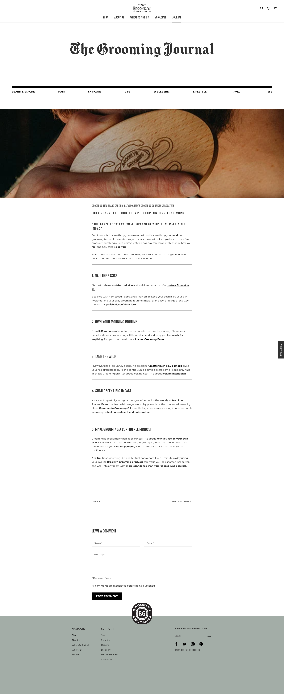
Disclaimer (106, 649)
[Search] (261, 7)
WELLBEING (162, 91)
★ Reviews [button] (281, 350)
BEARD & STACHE (23, 91)
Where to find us (139, 17)
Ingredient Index (109, 654)
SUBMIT (209, 636)
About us (119, 17)
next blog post (181, 501)
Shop (105, 17)
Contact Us (107, 659)
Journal (176, 17)
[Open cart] (275, 8)
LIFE (127, 91)
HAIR (61, 91)
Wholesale (160, 17)
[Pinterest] (201, 645)
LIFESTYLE (200, 91)
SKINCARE (95, 91)
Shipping (105, 640)
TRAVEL (235, 91)
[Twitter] (184, 645)
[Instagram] (193, 645)
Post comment (107, 596)
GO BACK (96, 501)
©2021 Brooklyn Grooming (187, 650)
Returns (105, 645)
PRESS (268, 91)
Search (104, 635)
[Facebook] (176, 645)
